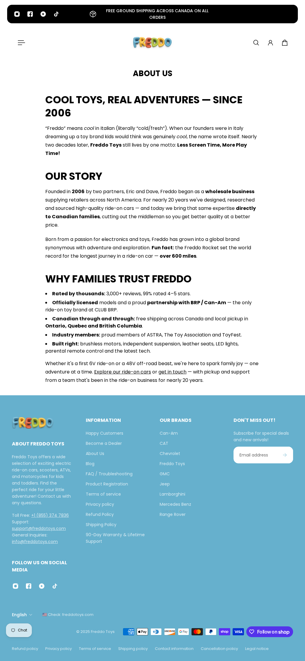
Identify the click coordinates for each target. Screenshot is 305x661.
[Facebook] (30, 14)
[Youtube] (43, 14)
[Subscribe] (284, 455)
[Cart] (285, 42)
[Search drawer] (256, 42)
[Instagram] (17, 14)
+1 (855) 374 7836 (50, 515)
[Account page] (270, 42)
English (19, 615)
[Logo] (152, 42)
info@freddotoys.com (35, 542)
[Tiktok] (56, 14)
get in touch (172, 371)
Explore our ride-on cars (122, 371)
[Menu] (20, 42)
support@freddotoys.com (39, 528)
